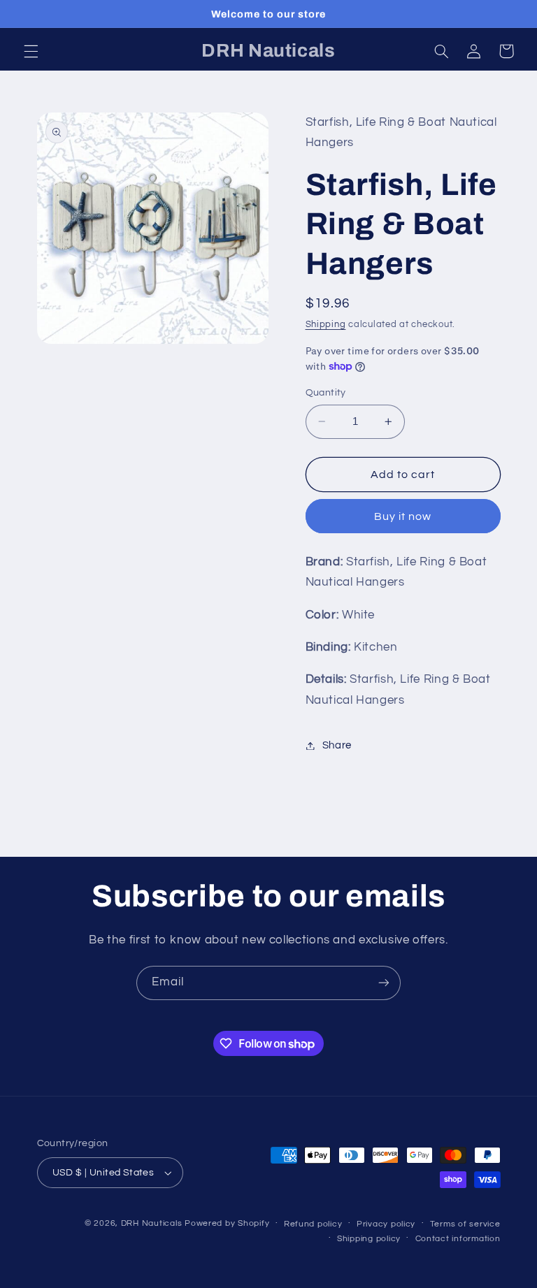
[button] (31, 51)
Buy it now (403, 516)
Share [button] (337, 745)
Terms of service (465, 1224)
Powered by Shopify (227, 1223)
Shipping (326, 324)
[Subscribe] (384, 983)
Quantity (326, 393)
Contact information (458, 1239)
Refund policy (313, 1224)
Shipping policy (369, 1239)
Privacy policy (386, 1224)
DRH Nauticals (151, 1223)
